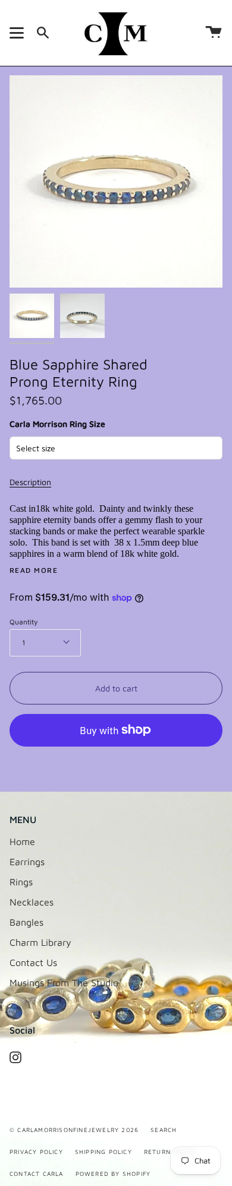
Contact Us (33, 962)
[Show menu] (18, 33)
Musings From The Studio (64, 982)
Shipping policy (103, 1151)
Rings (21, 881)
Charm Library (40, 942)
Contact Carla (37, 1173)
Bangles (26, 922)
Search (164, 1129)
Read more (34, 570)
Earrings (27, 861)
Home (22, 841)
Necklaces (32, 902)
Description (30, 482)
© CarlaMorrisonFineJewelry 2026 (74, 1129)
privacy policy (36, 1151)
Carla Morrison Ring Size (57, 424)
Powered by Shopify (113, 1173)
